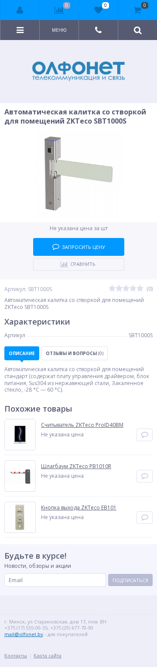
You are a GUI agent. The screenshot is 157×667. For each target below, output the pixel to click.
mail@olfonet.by (23, 634)
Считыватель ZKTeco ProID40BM (82, 425)
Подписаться (130, 580)
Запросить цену (83, 247)
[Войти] (20, 10)
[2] (119, 289)
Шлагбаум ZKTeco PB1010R (76, 466)
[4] (133, 289)
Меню (59, 30)
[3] (126, 289)
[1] (112, 289)
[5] (140, 289)
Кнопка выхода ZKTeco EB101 (78, 507)
